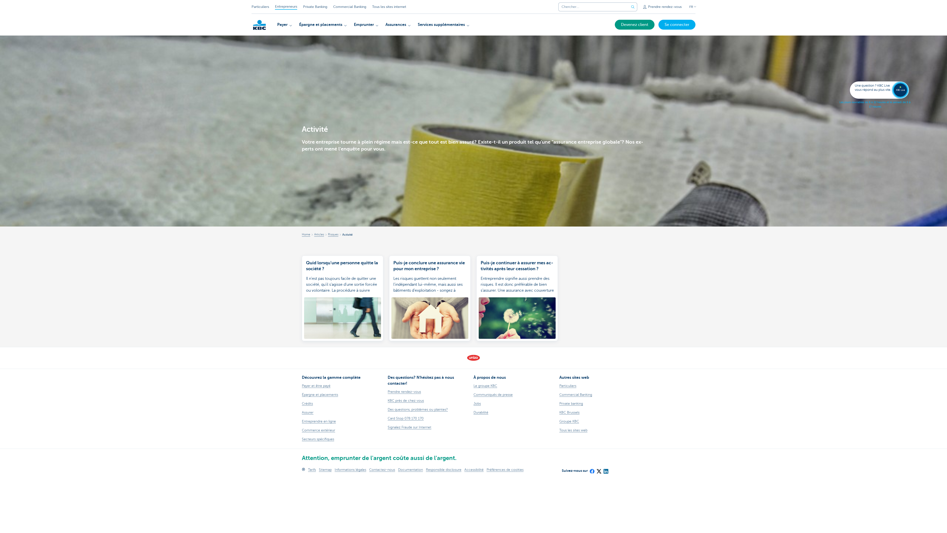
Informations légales (350, 470)
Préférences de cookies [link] (505, 470)
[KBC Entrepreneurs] (259, 25)
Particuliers (260, 7)
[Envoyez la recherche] (632, 6)
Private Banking (315, 7)
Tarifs (312, 470)
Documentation (410, 470)
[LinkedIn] (606, 470)
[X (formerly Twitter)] (599, 470)
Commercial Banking (349, 7)
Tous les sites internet (389, 7)
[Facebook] (592, 470)
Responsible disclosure (443, 470)
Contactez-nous (382, 470)
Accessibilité (474, 470)
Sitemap (325, 470)
